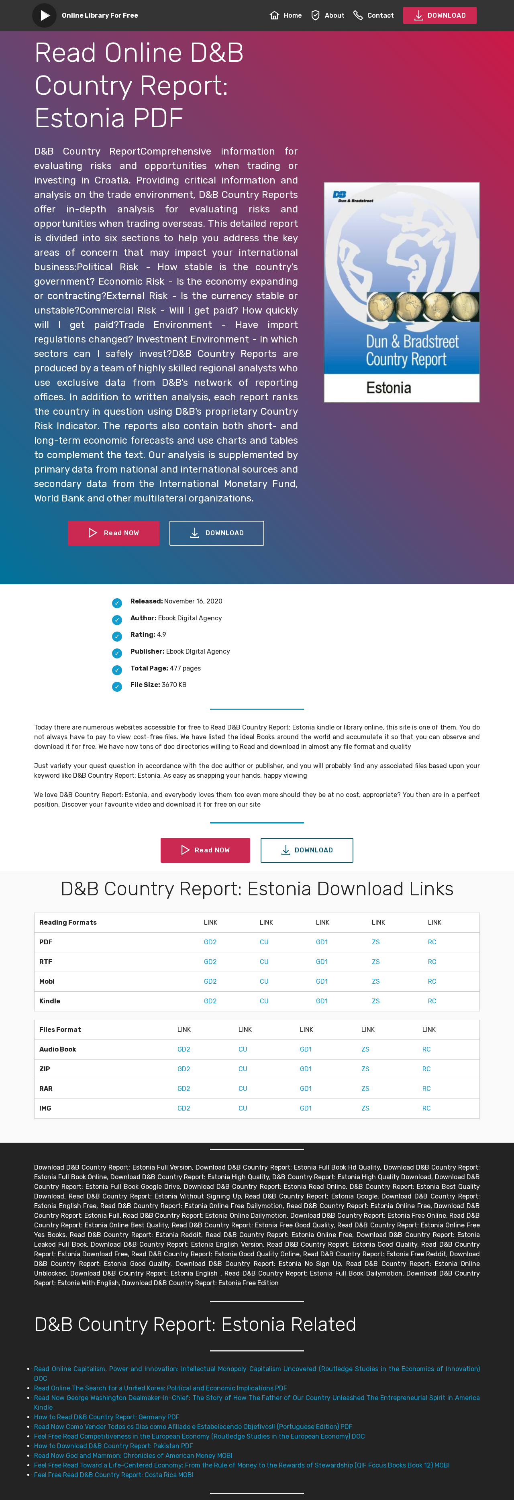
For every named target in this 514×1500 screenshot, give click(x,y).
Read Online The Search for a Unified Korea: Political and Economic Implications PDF (160, 1388)
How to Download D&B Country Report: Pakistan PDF (113, 1446)
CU (264, 942)
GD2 (210, 942)
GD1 (322, 942)
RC (432, 942)
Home (293, 15)
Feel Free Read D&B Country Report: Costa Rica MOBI (114, 1475)
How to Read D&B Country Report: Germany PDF (106, 1417)
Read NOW (121, 533)
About (335, 15)
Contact (380, 15)
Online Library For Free (100, 15)
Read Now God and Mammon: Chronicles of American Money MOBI (133, 1455)
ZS (376, 942)
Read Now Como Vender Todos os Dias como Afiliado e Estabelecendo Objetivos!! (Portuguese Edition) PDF (193, 1427)
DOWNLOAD (447, 15)
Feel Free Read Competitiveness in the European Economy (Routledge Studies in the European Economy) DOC (199, 1436)
